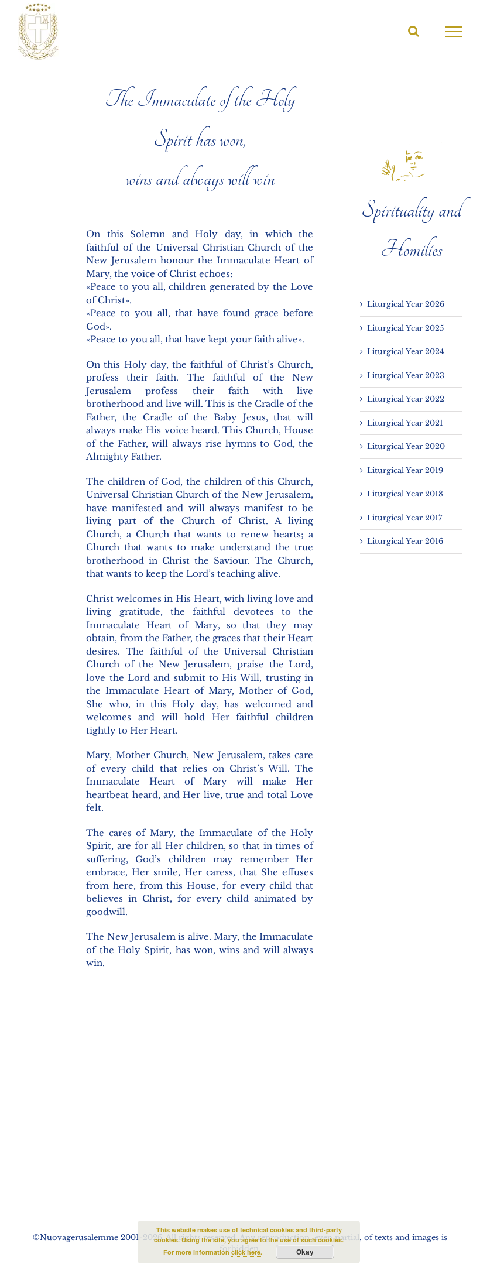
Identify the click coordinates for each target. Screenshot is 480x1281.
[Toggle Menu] (454, 31)
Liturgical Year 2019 (405, 470)
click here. (246, 1252)
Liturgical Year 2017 (405, 518)
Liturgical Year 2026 (405, 304)
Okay (305, 1251)
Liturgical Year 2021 (405, 423)
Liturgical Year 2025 (405, 328)
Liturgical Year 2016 (405, 541)
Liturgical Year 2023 (405, 376)
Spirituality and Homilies (411, 229)
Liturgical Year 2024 (405, 352)
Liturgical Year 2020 (406, 446)
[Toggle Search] (413, 31)
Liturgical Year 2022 (405, 399)
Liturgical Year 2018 (405, 494)
